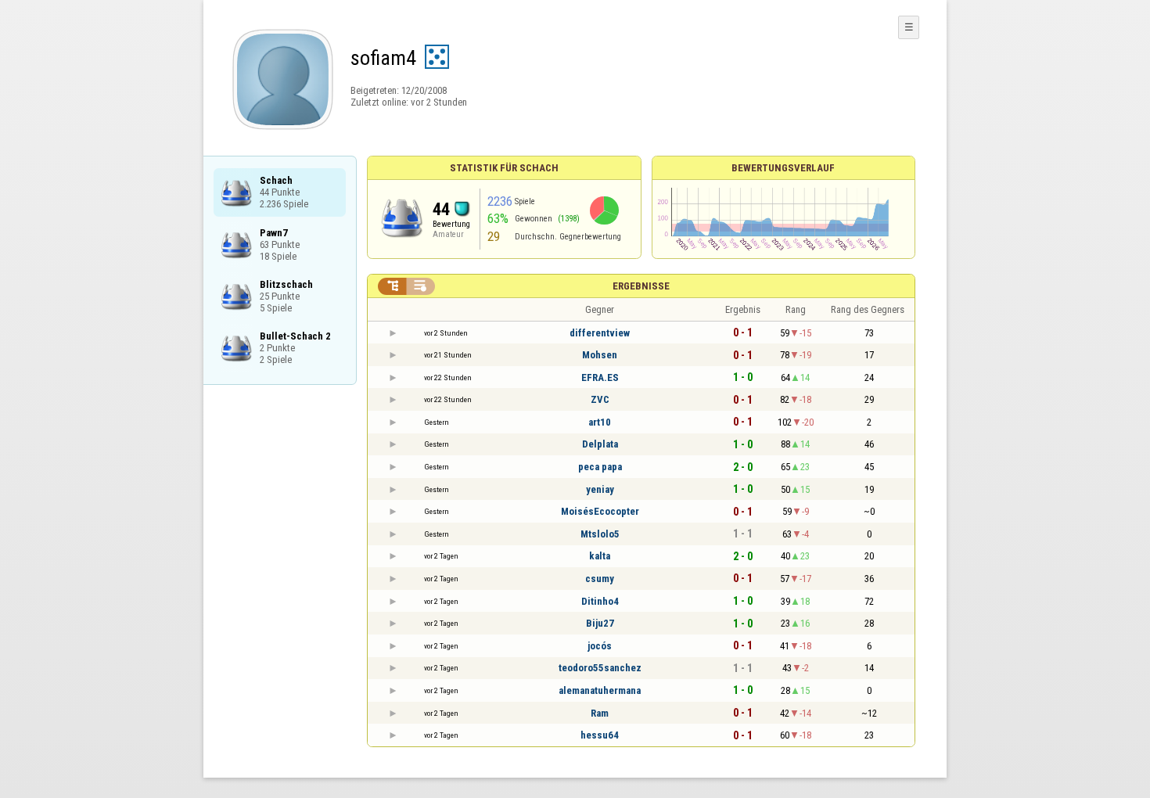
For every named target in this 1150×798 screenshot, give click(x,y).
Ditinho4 (600, 601)
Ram (600, 713)
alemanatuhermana (600, 690)
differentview (600, 333)
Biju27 (600, 623)
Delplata (600, 444)
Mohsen (599, 355)
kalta (599, 556)
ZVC (600, 399)
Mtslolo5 (600, 534)
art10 (599, 422)
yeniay (600, 489)
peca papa (600, 467)
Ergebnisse (641, 286)
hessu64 (599, 735)
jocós (600, 646)
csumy (599, 578)
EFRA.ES (600, 377)
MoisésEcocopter (600, 511)
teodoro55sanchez (600, 668)
